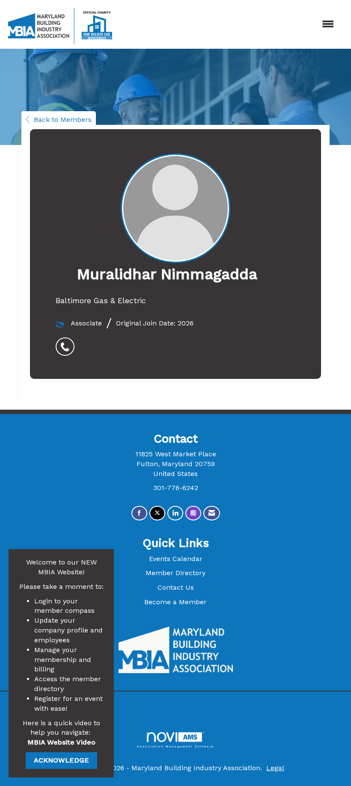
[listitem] (67, 342)
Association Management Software (175, 746)
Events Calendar (175, 559)
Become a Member (175, 602)
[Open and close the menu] (230, 24)
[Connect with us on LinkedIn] (175, 513)
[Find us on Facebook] (139, 513)
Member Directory (175, 573)
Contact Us (176, 587)
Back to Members (63, 119)
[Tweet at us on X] (157, 513)
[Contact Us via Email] (211, 513)
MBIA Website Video (61, 742)
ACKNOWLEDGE (61, 760)
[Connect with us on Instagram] (193, 513)
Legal (275, 768)
